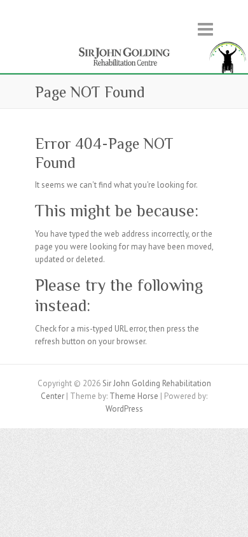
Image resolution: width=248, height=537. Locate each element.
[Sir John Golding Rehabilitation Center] (124, 44)
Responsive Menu (205, 29)
